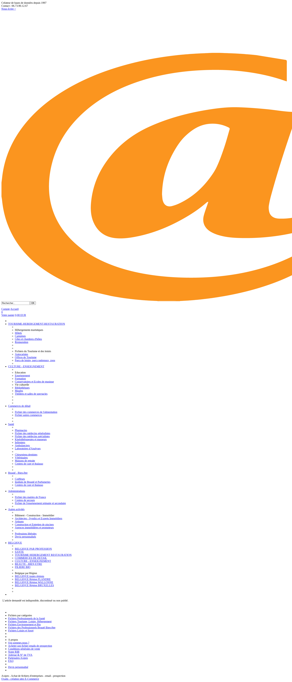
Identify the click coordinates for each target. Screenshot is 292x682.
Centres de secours (25, 500)
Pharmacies (21, 430)
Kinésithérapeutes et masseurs (31, 439)
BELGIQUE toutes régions (29, 576)
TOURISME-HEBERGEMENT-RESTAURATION (36, 323)
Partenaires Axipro (18, 657)
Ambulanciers (22, 445)
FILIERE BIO (22, 567)
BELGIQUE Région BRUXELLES (34, 585)
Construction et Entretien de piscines (34, 524)
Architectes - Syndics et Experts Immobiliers (38, 518)
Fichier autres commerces (28, 415)
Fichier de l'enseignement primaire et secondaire (40, 503)
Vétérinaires (21, 457)
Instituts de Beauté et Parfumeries (32, 482)
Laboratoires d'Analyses (28, 448)
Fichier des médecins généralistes (32, 433)
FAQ (11, 661)
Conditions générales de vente (24, 648)
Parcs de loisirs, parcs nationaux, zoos (35, 360)
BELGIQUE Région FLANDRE (33, 579)
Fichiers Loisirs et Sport (20, 630)
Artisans (19, 521)
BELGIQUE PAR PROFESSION (33, 548)
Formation (20, 378)
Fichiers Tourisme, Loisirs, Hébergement (30, 621)
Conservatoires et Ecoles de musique (34, 381)
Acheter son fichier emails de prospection (30, 645)
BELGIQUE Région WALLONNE (34, 582)
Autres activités (16, 509)
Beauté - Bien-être (18, 472)
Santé (11, 424)
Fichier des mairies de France (30, 497)
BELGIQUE (15, 542)
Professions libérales (25, 533)
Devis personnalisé (18, 667)
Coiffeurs (20, 478)
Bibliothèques (22, 387)
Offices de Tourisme (25, 357)
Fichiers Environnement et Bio (24, 624)
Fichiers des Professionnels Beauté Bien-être (31, 627)
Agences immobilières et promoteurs (34, 527)
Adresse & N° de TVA (20, 654)
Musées (19, 390)
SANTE (19, 551)
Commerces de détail (19, 406)
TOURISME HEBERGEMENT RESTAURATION (43, 554)
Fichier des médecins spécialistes (32, 436)
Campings (20, 336)
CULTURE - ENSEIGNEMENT (26, 366)
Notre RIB (13, 651)
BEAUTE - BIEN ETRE (28, 564)
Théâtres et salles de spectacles (31, 393)
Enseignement (22, 375)
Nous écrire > (8, 8)
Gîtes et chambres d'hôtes (28, 339)
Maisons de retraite (25, 460)
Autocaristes (21, 354)
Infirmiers (20, 442)
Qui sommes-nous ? (18, 642)
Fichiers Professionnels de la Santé (26, 618)
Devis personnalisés (25, 536)
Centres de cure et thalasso (29, 463)
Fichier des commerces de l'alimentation (36, 412)
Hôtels (18, 333)
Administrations (16, 491)
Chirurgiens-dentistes (26, 454)
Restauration (21, 342)
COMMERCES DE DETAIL (31, 558)
